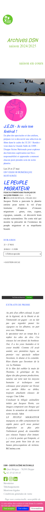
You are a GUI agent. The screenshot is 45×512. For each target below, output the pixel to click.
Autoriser (29, 297)
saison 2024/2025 (22, 46)
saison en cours (31, 63)
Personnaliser (36, 509)
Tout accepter (9, 509)
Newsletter (9, 483)
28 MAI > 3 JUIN (11, 249)
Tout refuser (23, 509)
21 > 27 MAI (9, 245)
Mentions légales (12, 490)
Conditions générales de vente (18, 494)
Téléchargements (11, 487)
